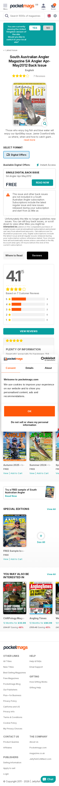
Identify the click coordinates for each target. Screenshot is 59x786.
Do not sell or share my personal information (29, 423)
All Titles (7, 661)
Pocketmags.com (38, 747)
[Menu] (5, 6)
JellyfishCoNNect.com (40, 759)
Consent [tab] (11, 368)
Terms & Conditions (12, 717)
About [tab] (48, 368)
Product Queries (11, 742)
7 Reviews (39, 76)
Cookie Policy (10, 723)
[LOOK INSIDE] (29, 124)
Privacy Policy (10, 701)
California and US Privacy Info (11, 709)
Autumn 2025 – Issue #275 (14, 465)
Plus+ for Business (12, 695)
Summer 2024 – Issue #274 (40, 465)
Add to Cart (16, 473)
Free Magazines (11, 678)
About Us (34, 742)
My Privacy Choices (12, 728)
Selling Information (12, 762)
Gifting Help (35, 687)
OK (29, 411)
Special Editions (16, 509)
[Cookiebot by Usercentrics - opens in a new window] (41, 359)
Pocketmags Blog (11, 684)
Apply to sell (9, 768)
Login (6, 774)
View (5, 473)
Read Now (42, 182)
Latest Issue (11, 50)
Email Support (36, 667)
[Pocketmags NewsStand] (21, 6)
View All (51, 509)
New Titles (8, 667)
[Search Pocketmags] (7, 16)
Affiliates (7, 747)
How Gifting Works (38, 682)
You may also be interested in (16, 574)
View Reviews (29, 331)
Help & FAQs (35, 661)
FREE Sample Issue (14, 550)
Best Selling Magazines (14, 672)
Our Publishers (10, 689)
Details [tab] (30, 368)
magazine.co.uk (37, 753)
